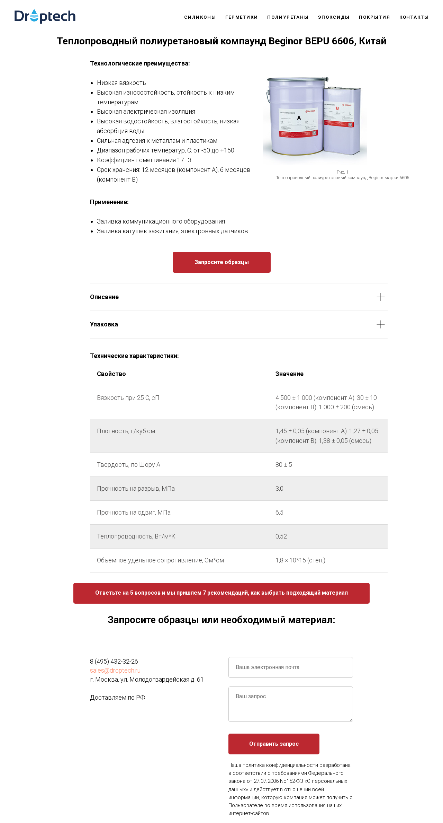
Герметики (241, 17)
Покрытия (374, 17)
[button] (221, 593)
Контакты (414, 17)
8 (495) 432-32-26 (114, 661)
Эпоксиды (334, 17)
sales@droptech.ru (115, 670)
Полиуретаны (288, 17)
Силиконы (200, 17)
